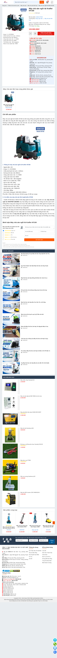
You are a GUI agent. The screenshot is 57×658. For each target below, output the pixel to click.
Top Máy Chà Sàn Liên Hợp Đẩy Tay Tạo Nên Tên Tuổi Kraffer (35, 363)
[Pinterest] (8, 541)
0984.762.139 (38, 51)
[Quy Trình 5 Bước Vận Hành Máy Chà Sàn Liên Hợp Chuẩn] (11, 271)
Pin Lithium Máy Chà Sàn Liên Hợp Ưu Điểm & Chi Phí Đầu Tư (35, 350)
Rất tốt (12, 232)
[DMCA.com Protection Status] (15, 570)
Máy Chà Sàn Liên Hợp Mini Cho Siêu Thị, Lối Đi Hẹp (33, 302)
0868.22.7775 (38, 47)
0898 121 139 (42, 79)
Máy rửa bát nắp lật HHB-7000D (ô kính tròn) (31, 396)
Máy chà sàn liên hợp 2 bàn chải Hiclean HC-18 (9, 527)
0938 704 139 (10, 592)
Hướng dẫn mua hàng (47, 558)
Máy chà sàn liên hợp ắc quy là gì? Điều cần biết (32, 314)
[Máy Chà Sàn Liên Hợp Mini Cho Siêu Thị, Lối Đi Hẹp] (11, 307)
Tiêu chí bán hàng (33, 552)
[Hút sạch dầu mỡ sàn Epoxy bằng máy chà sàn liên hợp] (11, 295)
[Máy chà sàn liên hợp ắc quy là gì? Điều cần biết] (11, 319)
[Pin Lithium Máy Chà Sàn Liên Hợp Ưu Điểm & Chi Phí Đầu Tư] (11, 356)
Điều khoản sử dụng (46, 562)
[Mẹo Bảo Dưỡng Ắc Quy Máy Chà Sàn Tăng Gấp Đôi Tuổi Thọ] (11, 259)
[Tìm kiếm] (42, 2)
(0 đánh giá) (37, 13)
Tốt (11, 235)
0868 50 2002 (42, 81)
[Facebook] (3, 539)
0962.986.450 (38, 46)
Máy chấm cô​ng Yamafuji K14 (27, 380)
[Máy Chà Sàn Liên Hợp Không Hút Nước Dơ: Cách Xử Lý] (11, 283)
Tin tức (30, 556)
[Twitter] (4, 541)
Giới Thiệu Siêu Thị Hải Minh (35, 550)
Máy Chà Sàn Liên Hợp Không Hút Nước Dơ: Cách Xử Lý (34, 278)
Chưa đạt (13, 239)
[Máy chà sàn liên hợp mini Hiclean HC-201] (48, 518)
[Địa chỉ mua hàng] (55, 640)
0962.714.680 (43, 43)
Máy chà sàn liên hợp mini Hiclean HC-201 (48, 526)
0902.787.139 (39, 40)
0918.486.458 (37, 43)
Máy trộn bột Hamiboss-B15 (27, 428)
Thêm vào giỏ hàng (46, 33)
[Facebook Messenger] (55, 648)
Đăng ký (51, 541)
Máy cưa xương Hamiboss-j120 (27, 476)
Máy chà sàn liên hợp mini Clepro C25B (35, 526)
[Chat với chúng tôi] (55, 652)
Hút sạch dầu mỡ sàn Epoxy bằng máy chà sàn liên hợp (34, 290)
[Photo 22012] (15, 20)
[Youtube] (7, 539)
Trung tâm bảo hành (46, 560)
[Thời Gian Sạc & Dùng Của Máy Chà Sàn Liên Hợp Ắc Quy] (11, 344)
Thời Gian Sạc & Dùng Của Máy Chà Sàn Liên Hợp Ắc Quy (34, 338)
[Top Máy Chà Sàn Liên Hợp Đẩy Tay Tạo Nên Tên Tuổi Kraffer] (11, 368)
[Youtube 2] (10, 539)
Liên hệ (30, 558)
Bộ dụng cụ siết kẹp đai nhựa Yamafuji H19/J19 (31, 444)
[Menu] (52, 2)
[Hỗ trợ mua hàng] (55, 644)
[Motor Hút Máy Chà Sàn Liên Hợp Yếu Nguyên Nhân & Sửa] (11, 331)
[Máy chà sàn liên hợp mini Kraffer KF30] (22, 518)
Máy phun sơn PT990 (25, 460)
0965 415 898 (43, 82)
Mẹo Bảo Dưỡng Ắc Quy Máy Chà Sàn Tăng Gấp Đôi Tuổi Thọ (35, 253)
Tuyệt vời (13, 230)
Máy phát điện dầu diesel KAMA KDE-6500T (30, 412)
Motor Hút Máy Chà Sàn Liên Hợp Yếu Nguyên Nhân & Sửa (34, 326)
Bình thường (13, 237)
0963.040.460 (38, 48)
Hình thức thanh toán (47, 552)
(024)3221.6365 (33, 44)
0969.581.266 (38, 50)
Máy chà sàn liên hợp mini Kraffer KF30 (21, 526)
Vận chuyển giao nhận (34, 554)
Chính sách (44, 554)
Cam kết (44, 550)
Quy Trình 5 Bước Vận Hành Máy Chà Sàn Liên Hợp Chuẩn (34, 265)
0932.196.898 (45, 40)
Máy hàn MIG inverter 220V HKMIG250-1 (30, 492)
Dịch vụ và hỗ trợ (46, 556)
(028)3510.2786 (33, 41)
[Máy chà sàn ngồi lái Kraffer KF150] (9, 97)
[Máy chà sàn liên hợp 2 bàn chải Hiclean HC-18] (9, 518)
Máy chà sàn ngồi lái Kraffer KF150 (8, 105)
